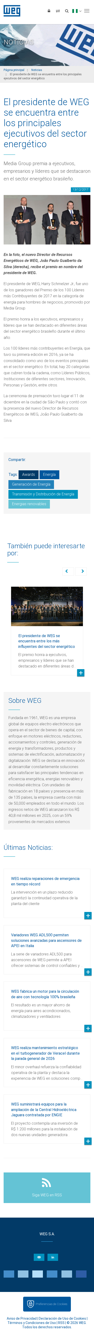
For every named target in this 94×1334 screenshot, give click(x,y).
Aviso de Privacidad (22, 1318)
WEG (10, 11)
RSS (61, 1323)
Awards (28, 474)
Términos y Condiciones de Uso (31, 1323)
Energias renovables (29, 504)
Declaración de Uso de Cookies (62, 1318)
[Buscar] (66, 11)
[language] (76, 11)
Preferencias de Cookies (51, 1304)
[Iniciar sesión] (49, 11)
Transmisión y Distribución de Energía (43, 494)
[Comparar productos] (57, 11)
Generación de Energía (31, 484)
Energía (49, 474)
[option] (47, 627)
